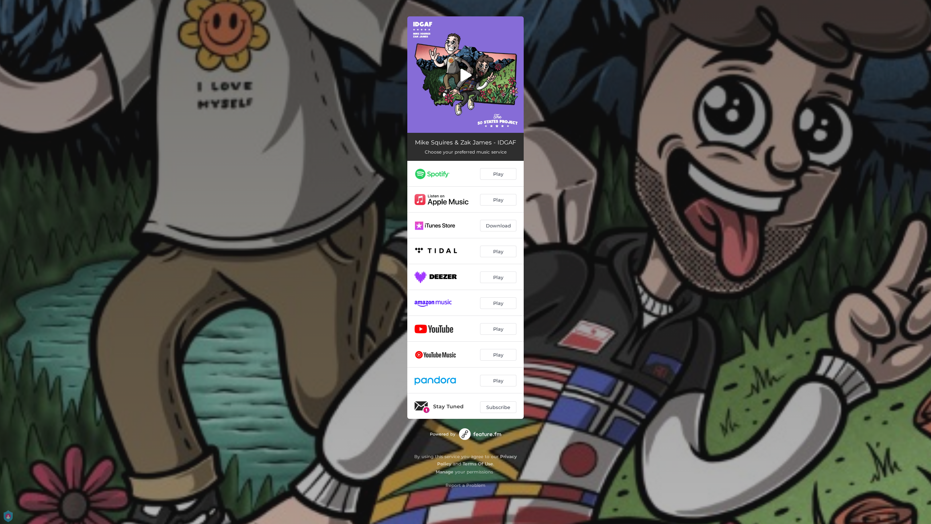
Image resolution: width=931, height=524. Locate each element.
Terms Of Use (478, 464)
